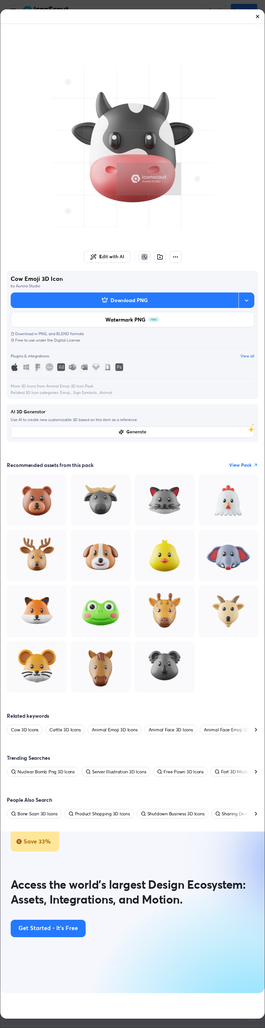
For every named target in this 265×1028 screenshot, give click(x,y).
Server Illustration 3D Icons (119, 772)
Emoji (65, 392)
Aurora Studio (28, 285)
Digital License (67, 340)
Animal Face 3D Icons (171, 730)
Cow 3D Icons (24, 730)
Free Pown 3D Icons (184, 772)
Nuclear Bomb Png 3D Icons (46, 772)
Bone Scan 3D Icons (37, 814)
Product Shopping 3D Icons (102, 814)
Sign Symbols (85, 392)
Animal (106, 392)
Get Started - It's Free (48, 928)
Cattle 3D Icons (64, 730)
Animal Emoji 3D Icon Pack (69, 386)
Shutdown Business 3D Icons (176, 814)
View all (247, 356)
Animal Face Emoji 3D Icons (232, 730)
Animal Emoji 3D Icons (115, 730)
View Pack (240, 465)
